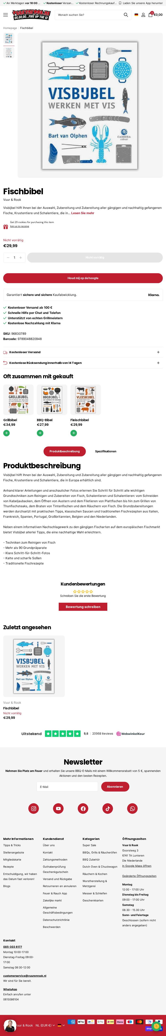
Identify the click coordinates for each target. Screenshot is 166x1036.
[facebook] (83, 808)
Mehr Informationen (18, 839)
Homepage (10, 28)
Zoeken (125, 15)
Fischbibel (11, 708)
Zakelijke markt (52, 900)
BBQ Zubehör (91, 859)
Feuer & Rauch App (55, 893)
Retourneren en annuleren (60, 886)
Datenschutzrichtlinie (56, 919)
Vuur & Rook (12, 200)
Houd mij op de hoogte (83, 278)
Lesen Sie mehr (82, 213)
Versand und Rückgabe (57, 879)
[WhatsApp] (132, 808)
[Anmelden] (143, 14)
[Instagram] (33, 808)
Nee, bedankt (139, 1025)
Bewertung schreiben (83, 607)
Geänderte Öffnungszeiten (139, 876)
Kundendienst (53, 839)
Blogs (6, 886)
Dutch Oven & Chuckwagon (100, 866)
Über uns (49, 845)
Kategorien (91, 839)
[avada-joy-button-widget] (156, 1026)
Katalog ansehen (5, 15)
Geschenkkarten (93, 900)
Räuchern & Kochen (95, 874)
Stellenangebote (13, 852)
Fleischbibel (79, 420)
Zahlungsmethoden (55, 859)
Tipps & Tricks (12, 845)
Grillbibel (10, 420)
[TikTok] (107, 808)
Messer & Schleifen (95, 893)
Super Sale (89, 845)
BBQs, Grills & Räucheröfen (100, 852)
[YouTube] (58, 808)
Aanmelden (138, 1013)
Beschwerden (52, 927)
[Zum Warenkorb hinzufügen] (40, 433)
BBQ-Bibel (44, 420)
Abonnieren (115, 786)
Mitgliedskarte (12, 859)
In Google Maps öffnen (136, 865)
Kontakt (48, 852)
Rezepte (8, 866)
